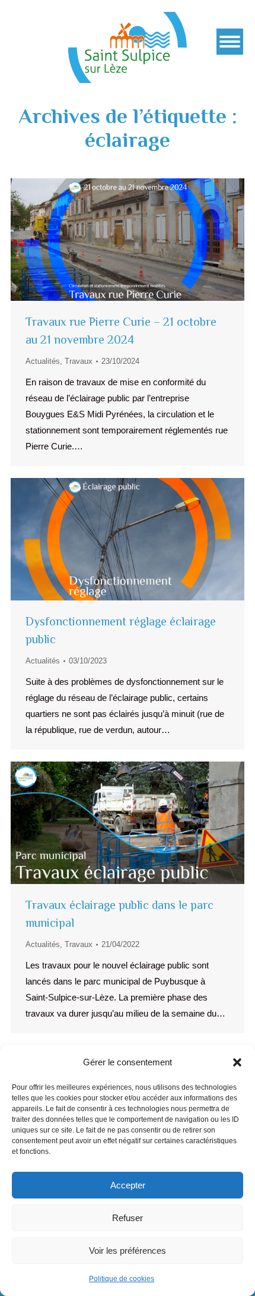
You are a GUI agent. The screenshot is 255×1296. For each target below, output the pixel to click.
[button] (237, 1062)
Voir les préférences (127, 1250)
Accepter (127, 1185)
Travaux (79, 361)
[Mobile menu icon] (229, 42)
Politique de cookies (121, 1279)
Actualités (43, 361)
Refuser (127, 1218)
